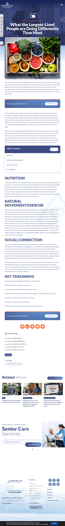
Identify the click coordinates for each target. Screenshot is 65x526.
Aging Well (51, 397)
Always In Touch (32, 490)
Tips (3, 397)
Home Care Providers (32, 21)
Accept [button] (54, 523)
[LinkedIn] (27, 326)
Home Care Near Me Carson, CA (16, 347)
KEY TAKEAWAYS (11, 169)
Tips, (45, 397)
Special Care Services (34, 488)
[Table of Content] (56, 149)
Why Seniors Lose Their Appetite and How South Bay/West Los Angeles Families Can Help (31, 403)
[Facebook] (22, 326)
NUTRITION (10, 155)
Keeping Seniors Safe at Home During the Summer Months (11, 401)
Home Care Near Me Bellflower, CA (16, 341)
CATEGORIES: (8, 360)
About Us (49, 489)
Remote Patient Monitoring (35, 495)
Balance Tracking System (34, 493)
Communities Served (52, 500)
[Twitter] (32, 326)
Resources (50, 495)
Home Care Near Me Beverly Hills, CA (17, 344)
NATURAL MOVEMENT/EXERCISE (15, 160)
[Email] (42, 326)
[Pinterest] (37, 326)
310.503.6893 (14, 492)
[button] (62, 5)
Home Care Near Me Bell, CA (15, 338)
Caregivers (50, 492)
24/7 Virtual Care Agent (34, 498)
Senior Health (27, 397)
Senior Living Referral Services (35, 485)
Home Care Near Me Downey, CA (16, 349)
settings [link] (46, 524)
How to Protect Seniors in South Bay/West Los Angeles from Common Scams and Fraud (53, 403)
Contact (49, 497)
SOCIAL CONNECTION (12, 165)
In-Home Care (32, 483)
